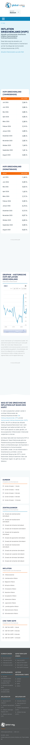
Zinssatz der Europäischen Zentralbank (11, 533)
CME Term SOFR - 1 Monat (12, 627)
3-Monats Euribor (7, 662)
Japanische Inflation (10, 603)
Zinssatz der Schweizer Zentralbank (14, 557)
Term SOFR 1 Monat (22, 665)
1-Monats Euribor (7, 660)
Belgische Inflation (10, 582)
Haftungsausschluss (6, 732)
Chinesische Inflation (10, 589)
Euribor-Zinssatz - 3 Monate (12, 493)
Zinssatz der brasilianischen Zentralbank (11, 520)
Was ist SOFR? (21, 660)
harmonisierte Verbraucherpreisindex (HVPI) (14, 420)
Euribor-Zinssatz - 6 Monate (12, 496)
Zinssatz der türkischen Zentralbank (14, 561)
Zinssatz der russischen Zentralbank (14, 554)
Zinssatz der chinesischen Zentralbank (15, 528)
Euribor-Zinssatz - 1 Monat (12, 489)
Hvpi (3, 23)
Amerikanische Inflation (11, 578)
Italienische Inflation (10, 599)
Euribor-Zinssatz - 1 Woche (12, 486)
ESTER (18, 681)
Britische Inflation (9, 585)
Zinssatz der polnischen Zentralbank (14, 550)
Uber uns (16, 732)
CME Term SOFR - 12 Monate (12, 638)
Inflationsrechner (9, 575)
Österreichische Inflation (11, 610)
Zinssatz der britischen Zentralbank (14, 525)
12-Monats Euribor (8, 665)
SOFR (18, 683)
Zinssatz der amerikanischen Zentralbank (11, 515)
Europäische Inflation (10, 596)
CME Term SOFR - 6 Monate (12, 634)
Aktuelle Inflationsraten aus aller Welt (12, 52)
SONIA (18, 686)
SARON (19, 679)
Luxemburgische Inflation (12, 606)
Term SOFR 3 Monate (22, 667)
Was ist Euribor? (7, 658)
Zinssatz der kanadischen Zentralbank (15, 541)
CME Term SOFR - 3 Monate (12, 631)
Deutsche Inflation (10, 592)
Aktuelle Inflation (21, 701)
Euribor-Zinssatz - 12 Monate (12, 500)
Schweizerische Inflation (11, 613)
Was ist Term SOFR (22, 662)
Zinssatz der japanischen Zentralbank (15, 538)
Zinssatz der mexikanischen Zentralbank (11, 546)
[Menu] (3, 19)
